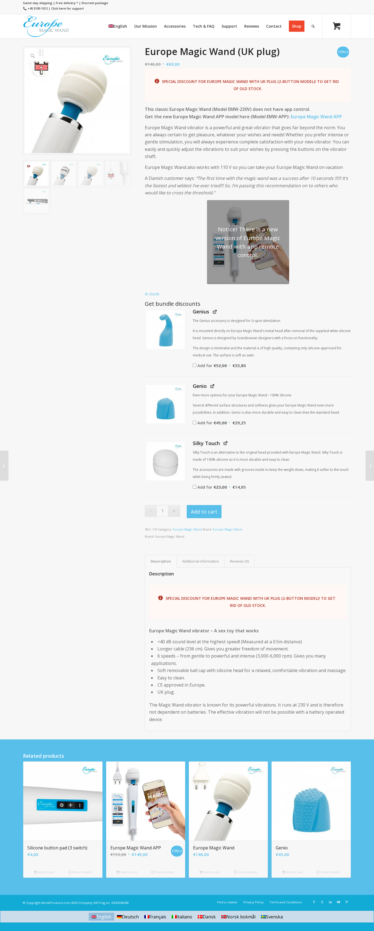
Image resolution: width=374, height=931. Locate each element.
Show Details (81, 872)
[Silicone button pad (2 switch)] (370, 466)
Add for (221, 365)
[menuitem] (118, 26)
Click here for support (67, 8)
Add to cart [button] (45, 872)
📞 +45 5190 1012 (35, 8)
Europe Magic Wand (187, 529)
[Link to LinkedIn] (330, 902)
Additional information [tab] (200, 561)
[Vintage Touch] (4, 466)
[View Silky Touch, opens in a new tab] (225, 443)
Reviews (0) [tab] (239, 561)
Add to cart (204, 511)
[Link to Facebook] (314, 902)
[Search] (313, 26)
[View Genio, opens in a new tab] (212, 386)
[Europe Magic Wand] (46, 26)
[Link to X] (322, 902)
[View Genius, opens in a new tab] (215, 311)
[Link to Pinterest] (347, 902)
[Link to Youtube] (339, 902)
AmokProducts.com (55, 903)
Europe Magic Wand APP (316, 117)
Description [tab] (161, 561)
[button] (165, 329)
